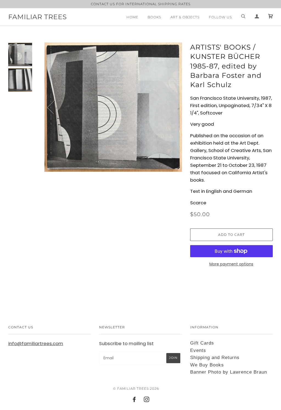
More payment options (231, 264)
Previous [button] (53, 107)
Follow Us (220, 17)
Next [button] (172, 107)
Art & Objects (184, 17)
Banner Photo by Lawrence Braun (228, 372)
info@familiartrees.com (35, 343)
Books (154, 17)
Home (132, 17)
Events (198, 350)
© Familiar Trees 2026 (136, 388)
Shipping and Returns (215, 357)
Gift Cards (202, 343)
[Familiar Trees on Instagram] (147, 400)
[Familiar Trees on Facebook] (134, 400)
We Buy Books (207, 365)
